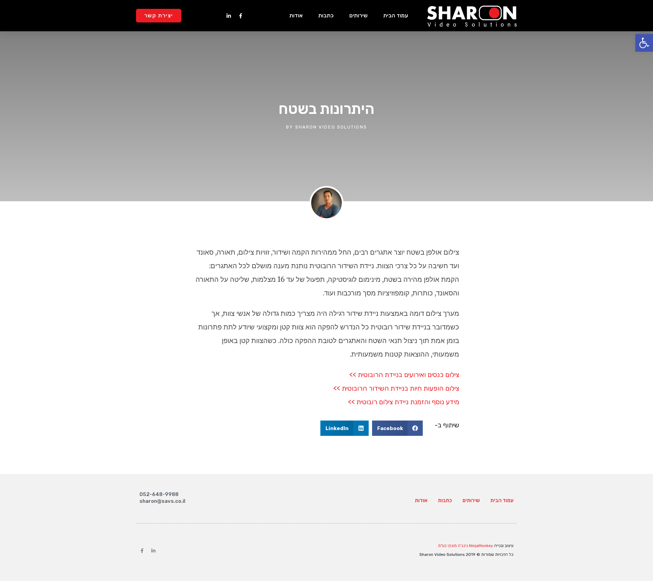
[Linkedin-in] (228, 16)
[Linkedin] (153, 550)
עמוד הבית (395, 15)
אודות (296, 15)
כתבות (326, 15)
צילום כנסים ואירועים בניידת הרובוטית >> (404, 375)
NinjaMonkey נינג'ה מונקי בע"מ (465, 545)
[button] (397, 428)
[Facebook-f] (240, 16)
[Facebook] (141, 550)
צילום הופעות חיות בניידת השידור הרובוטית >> (396, 388)
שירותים (358, 15)
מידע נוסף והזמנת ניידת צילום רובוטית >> (403, 402)
